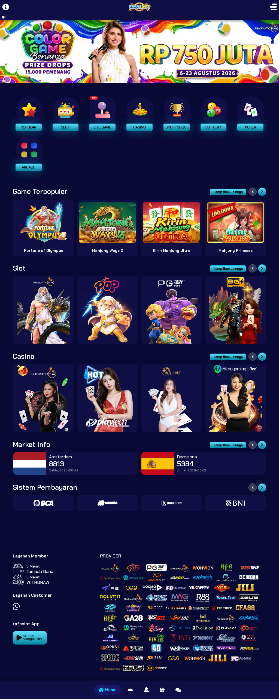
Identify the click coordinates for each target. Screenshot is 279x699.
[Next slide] (262, 192)
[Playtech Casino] (107, 398)
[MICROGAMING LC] (235, 398)
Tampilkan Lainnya (228, 192)
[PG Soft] (171, 310)
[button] (272, 51)
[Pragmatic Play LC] (43, 398)
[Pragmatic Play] (43, 310)
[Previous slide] (252, 192)
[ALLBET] (171, 398)
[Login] (146, 690)
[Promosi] (162, 690)
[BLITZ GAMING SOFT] (235, 310)
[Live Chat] (178, 690)
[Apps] (130, 690)
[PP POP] (107, 310)
